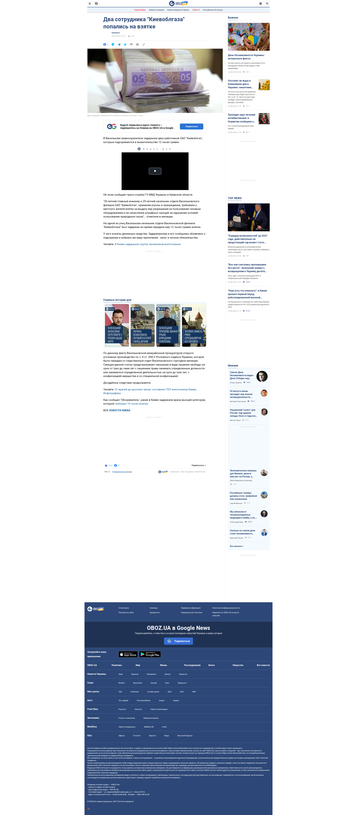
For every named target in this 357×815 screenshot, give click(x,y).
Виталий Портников (238, 401)
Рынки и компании (127, 718)
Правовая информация (191, 608)
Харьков (134, 674)
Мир (138, 665)
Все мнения (236, 546)
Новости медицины (127, 727)
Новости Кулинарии (158, 709)
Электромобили (143, 700)
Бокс (167, 683)
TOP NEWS (235, 198)
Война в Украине (156, 10)
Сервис (176, 700)
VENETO (196, 10)
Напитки (138, 709)
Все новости (263, 665)
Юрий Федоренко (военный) (241, 481)
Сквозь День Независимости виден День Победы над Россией (241, 375)
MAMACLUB (149, 727)
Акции (161, 700)
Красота (152, 736)
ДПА (170, 692)
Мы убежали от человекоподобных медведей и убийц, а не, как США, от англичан (242, 514)
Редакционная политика (122, 472)
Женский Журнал (184, 736)
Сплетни (136, 736)
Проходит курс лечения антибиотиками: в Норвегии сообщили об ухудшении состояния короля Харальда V (241, 118)
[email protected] (119, 794)
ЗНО (182, 692)
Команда (153, 608)
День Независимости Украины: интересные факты (246, 57)
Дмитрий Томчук (236, 538)
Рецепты (122, 709)
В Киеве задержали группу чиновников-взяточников (148, 244)
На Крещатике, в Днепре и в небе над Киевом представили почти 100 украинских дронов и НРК (248, 304)
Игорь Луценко (236, 383)
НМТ (194, 692)
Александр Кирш (236, 522)
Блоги (211, 665)
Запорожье (151, 674)
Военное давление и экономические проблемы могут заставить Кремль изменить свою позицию (249, 249)
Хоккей (154, 683)
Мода (166, 736)
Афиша (122, 736)
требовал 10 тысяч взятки (131, 403)
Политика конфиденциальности (226, 608)
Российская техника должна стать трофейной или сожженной (243, 496)
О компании (124, 608)
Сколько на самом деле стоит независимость (242, 532)
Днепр (167, 674)
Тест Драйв (123, 700)
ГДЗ (120, 692)
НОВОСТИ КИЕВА (119, 410)
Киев (121, 674)
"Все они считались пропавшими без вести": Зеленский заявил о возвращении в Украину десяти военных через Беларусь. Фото (247, 268)
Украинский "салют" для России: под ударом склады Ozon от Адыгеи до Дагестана (242, 413)
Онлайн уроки (153, 692)
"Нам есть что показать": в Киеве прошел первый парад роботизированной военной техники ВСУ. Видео (247, 294)
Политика (117, 665)
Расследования (192, 665)
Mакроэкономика (150, 718)
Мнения (233, 365)
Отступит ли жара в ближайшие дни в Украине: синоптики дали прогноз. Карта (240, 84)
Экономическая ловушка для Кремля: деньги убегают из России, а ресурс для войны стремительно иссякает (243, 473)
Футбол (122, 683)
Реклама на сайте (126, 612)
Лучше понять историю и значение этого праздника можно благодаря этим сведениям (246, 65)
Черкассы (183, 674)
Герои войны (140, 10)
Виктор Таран (235, 420)
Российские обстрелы (213, 10)
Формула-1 (182, 683)
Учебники (134, 692)
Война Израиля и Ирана (178, 10)
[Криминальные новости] (163, 472)
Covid (164, 727)
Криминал (116, 33)
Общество (238, 665)
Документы (155, 612)
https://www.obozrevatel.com (179, 748)
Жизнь (163, 665)
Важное (233, 17)
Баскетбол (137, 683)
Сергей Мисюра (236, 503)
